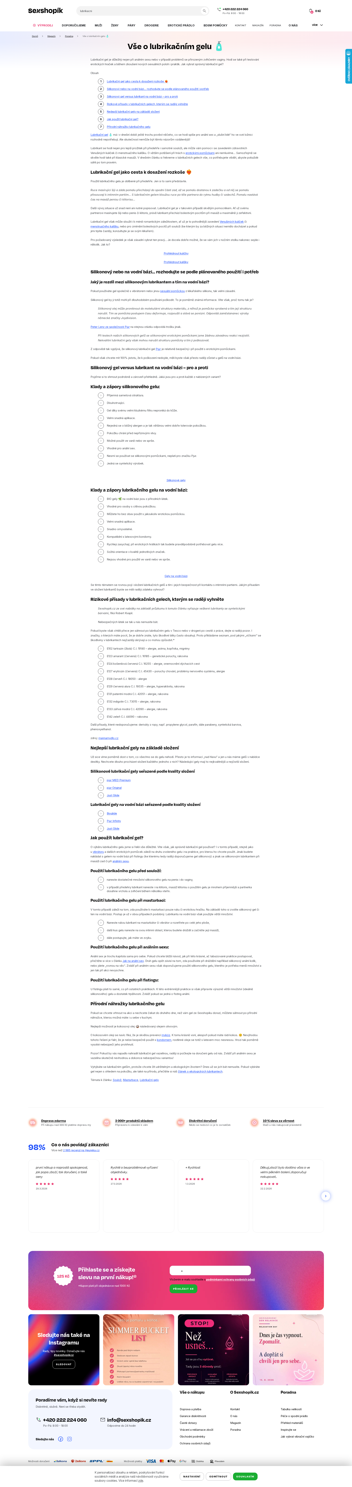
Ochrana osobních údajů (195, 1443)
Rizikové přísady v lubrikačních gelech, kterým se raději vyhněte (147, 104)
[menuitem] (42, 25)
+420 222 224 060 (235, 9)
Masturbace (130, 1080)
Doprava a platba (190, 1409)
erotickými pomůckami (200, 153)
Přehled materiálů (292, 1423)
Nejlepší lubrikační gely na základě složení (133, 111)
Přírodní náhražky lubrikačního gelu (128, 126)
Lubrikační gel (99, 134)
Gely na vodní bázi (176, 576)
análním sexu (121, 861)
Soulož (117, 1080)
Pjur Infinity (114, 821)
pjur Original (114, 787)
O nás (233, 1416)
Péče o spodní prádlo (294, 1416)
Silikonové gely (176, 480)
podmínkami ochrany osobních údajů (230, 1279)
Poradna (235, 1429)
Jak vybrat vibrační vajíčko (297, 1436)
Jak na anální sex (133, 961)
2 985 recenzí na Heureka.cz (81, 1150)
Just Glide (113, 795)
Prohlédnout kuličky (176, 253)
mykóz (166, 1035)
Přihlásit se (183, 1288)
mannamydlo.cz (108, 738)
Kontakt (235, 1409)
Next (325, 1196)
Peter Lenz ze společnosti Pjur (110, 327)
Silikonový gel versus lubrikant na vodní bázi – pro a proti (142, 96)
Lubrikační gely (149, 1080)
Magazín (235, 1423)
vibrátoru (98, 852)
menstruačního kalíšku (104, 226)
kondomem (164, 1040)
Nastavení (191, 1476)
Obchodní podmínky (192, 1436)
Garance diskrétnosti (193, 1416)
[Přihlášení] (294, 11)
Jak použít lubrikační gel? (122, 119)
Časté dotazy (188, 1423)
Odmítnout (218, 1476)
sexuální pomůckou (172, 291)
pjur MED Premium (119, 780)
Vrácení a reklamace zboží (196, 1429)
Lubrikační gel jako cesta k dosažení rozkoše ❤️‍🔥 (137, 81)
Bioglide (112, 813)
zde (140, 1480)
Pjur (158, 349)
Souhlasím (245, 1476)
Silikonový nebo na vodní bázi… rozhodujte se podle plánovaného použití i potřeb (158, 89)
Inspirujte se (288, 1429)
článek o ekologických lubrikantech (200, 1071)
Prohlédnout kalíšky (176, 262)
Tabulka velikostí (291, 1409)
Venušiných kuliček (232, 221)
